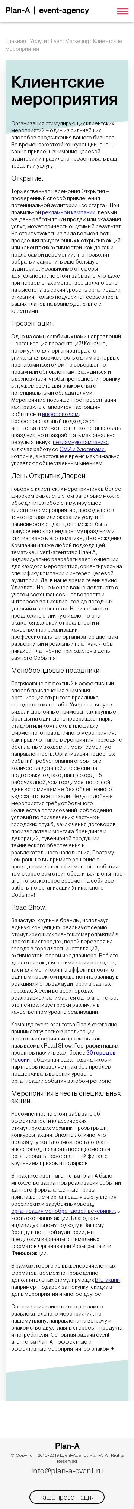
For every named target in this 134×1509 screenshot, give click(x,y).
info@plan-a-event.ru (67, 1470)
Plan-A (67, 1446)
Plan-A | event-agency (47, 10)
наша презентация (67, 1497)
